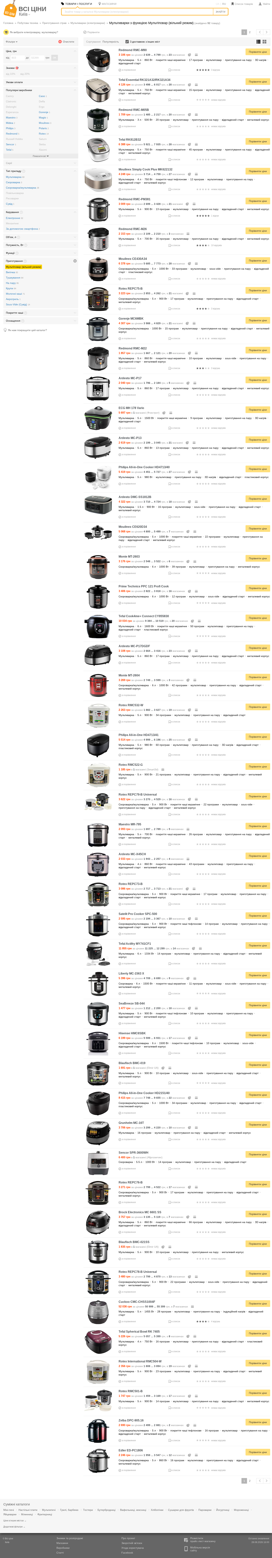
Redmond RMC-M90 (133, 50)
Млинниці (27, 1514)
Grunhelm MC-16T (131, 1122)
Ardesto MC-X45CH (132, 854)
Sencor (11, 144)
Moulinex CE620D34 (133, 526)
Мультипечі (49, 1509)
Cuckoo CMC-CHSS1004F (137, 1301)
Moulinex (45, 122)
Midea (10, 122)
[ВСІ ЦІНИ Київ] (10, 16)
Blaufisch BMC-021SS (134, 1242)
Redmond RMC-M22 (133, 348)
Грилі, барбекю (69, 1509)
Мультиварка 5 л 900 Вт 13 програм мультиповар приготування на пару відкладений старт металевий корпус (194, 209)
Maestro (11, 117)
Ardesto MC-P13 (130, 438)
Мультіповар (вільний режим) (23, 266)
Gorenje (44, 112)
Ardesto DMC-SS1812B (135, 497)
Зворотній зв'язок (131, 1543)
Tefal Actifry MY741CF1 (135, 943)
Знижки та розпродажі (69, 1538)
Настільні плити (28, 1509)
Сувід (10, 203)
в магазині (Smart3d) (139, 769)
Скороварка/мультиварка (22, 187)
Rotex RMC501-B (131, 1391)
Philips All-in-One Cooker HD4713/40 (144, 467)
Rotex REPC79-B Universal (138, 794)
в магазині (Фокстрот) (139, 412)
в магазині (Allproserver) (140, 1157)
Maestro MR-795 (130, 824)
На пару (12, 282)
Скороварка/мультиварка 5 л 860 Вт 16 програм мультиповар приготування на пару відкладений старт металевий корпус (190, 1462)
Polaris (44, 128)
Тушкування (14, 277)
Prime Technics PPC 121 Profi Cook (144, 586)
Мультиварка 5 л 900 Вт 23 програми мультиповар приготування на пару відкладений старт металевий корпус (190, 1373)
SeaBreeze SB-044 (132, 1003)
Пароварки (204, 1509)
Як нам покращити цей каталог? (27, 330)
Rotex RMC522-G (131, 764)
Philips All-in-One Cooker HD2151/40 (144, 1093)
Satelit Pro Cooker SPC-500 (138, 913)
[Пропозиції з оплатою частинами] (190, 54)
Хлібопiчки (157, 1509)
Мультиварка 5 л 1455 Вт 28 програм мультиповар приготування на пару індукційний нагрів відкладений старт (191, 1313)
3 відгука (215, 70)
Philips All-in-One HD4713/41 (139, 735)
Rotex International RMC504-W (140, 1361)
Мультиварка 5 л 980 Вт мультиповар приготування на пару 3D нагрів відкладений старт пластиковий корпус (194, 477)
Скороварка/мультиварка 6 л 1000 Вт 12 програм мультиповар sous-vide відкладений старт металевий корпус (194, 596)
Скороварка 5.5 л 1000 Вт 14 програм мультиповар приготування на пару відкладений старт (182, 1161)
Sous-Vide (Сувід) (18, 304)
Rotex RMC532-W (131, 705)
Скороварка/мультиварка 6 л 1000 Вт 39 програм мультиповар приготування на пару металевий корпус (189, 566)
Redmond (12, 133)
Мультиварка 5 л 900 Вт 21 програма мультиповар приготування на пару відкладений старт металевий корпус (190, 776)
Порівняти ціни (258, 51)
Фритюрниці (44, 1514)
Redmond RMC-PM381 (134, 199)
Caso (43, 96)
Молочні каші (15, 293)
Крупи (11, 288)
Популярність (111, 41)
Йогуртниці (222, 1509)
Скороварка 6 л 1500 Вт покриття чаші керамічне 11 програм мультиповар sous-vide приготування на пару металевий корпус (193, 985)
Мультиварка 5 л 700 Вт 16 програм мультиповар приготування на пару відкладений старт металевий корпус (194, 238)
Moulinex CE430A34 (133, 258)
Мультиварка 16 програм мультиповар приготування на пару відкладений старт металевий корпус (185, 1132)
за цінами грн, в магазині (151, 203)
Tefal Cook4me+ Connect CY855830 (144, 616)
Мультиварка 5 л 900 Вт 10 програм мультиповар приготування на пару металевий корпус (181, 1252)
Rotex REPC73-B (131, 884)
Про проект (128, 1538)
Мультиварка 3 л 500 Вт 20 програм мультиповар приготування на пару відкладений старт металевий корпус (194, 119)
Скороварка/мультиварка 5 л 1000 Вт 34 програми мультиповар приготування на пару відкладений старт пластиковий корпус (191, 1104)
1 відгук (215, 215)
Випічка (12, 272)
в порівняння (129, 70)
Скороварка (14, 182)
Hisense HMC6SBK (132, 1033)
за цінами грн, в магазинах (152, 54)
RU (224, 3)
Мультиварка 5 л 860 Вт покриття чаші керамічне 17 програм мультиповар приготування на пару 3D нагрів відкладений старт (193, 61)
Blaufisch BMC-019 (132, 1063)
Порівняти (93, 32)
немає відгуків (218, 100)
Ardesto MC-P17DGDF (134, 646)
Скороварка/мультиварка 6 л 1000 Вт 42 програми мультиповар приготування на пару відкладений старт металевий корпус (191, 687)
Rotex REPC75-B (131, 288)
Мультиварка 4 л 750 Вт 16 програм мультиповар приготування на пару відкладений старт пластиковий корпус (190, 1343)
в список (175, 70)
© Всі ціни (8, 1538)
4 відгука (215, 1321)
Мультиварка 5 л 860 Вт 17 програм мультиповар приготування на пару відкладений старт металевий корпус (194, 388)
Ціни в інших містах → (14, 1520)
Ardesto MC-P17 (130, 378)
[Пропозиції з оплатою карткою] (196, 54)
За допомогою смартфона (23, 228)
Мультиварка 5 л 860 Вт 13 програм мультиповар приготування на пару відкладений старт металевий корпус (194, 447)
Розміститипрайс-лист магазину (203, 1540)
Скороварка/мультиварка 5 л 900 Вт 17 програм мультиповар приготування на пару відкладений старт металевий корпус (190, 300)
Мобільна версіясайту (200, 1549)
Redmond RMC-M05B (134, 109)
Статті (60, 1552)
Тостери (88, 1509)
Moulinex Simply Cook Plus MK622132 (145, 169)
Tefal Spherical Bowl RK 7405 (139, 1331)
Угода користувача (132, 1547)
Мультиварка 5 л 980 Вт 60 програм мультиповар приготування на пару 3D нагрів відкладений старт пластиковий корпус (190, 746)
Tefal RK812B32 (130, 139)
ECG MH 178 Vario (131, 408)
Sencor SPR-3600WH (133, 1152)
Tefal (9, 149)
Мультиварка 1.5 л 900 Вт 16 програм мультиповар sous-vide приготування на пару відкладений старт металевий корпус (191, 508)
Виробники (63, 1547)
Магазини (62, 1543)
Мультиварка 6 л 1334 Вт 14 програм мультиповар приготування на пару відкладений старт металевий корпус (190, 955)
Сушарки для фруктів (181, 1509)
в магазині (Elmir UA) (139, 1067)
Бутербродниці (106, 1509)
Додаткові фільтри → (14, 1526)
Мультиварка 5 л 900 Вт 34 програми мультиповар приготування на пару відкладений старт (182, 715)
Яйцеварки (9, 1514)
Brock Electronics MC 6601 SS (140, 1212)
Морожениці (241, 1509)
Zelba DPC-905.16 (131, 1420)
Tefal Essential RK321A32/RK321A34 (144, 79)
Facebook (127, 1552)
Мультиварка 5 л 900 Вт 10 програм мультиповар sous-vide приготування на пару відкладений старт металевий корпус (190, 1075)
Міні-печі (8, 1509)
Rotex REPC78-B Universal (138, 1271)
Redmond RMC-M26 (133, 229)
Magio (43, 117)
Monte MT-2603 (129, 556)
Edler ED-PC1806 (131, 1450)
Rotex (44, 133)
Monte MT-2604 (129, 675)
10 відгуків (216, 245)
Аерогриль (13, 299)
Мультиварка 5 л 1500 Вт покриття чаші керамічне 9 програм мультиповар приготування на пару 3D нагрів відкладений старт (193, 420)
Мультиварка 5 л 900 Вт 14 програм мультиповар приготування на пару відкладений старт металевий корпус (194, 1401)
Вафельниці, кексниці (133, 1509)
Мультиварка (15, 176)
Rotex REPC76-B (131, 1182)
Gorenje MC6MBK (131, 318)
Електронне (14, 218)
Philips (10, 128)
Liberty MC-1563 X (131, 973)
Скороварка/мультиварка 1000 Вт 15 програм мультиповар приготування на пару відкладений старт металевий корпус (194, 330)
